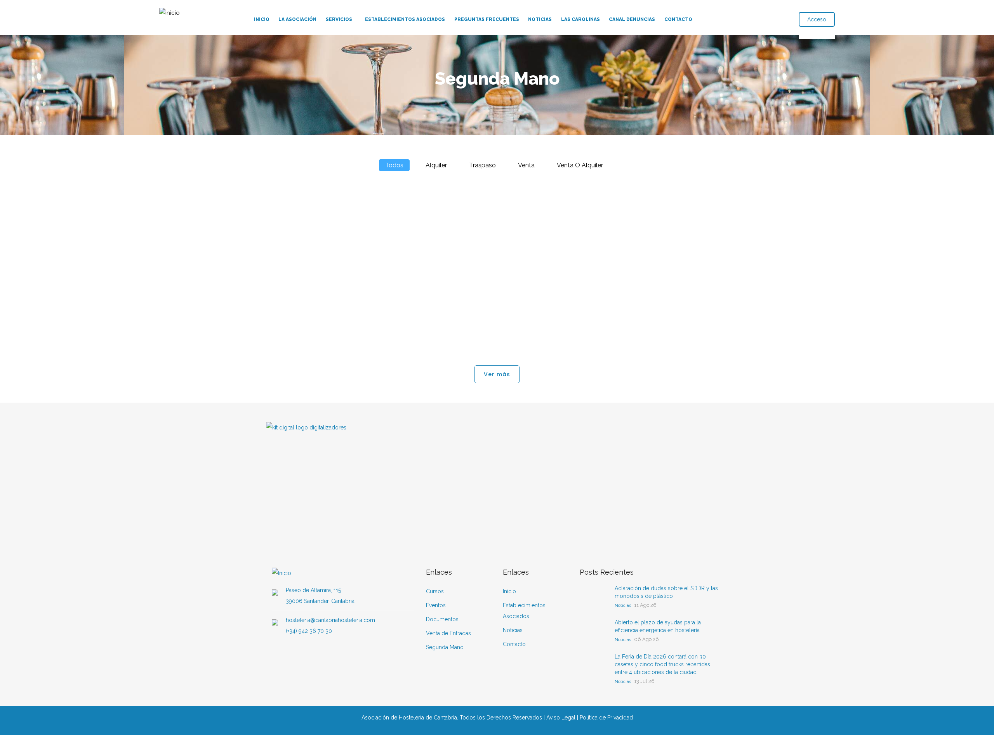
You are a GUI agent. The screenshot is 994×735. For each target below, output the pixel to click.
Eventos (436, 605)
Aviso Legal (560, 717)
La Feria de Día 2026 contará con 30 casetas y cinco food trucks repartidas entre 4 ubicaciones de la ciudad (662, 664)
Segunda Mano (445, 647)
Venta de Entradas (448, 633)
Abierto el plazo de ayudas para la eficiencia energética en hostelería (658, 626)
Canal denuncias (632, 19)
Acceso (816, 19)
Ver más (497, 374)
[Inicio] (169, 11)
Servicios (339, 19)
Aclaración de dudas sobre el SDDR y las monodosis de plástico (666, 592)
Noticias (540, 19)
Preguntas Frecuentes (486, 19)
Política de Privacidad (606, 717)
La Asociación (297, 19)
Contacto (678, 19)
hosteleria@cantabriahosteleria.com (330, 620)
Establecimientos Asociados (405, 19)
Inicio (261, 19)
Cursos (435, 591)
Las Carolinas (580, 19)
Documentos (442, 619)
